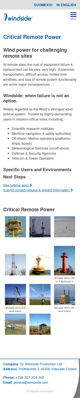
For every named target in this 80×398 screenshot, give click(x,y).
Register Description (41, 391)
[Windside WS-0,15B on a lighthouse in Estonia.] (64, 260)
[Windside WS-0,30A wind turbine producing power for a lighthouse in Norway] (15, 294)
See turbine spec (16, 185)
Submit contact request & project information (37, 190)
